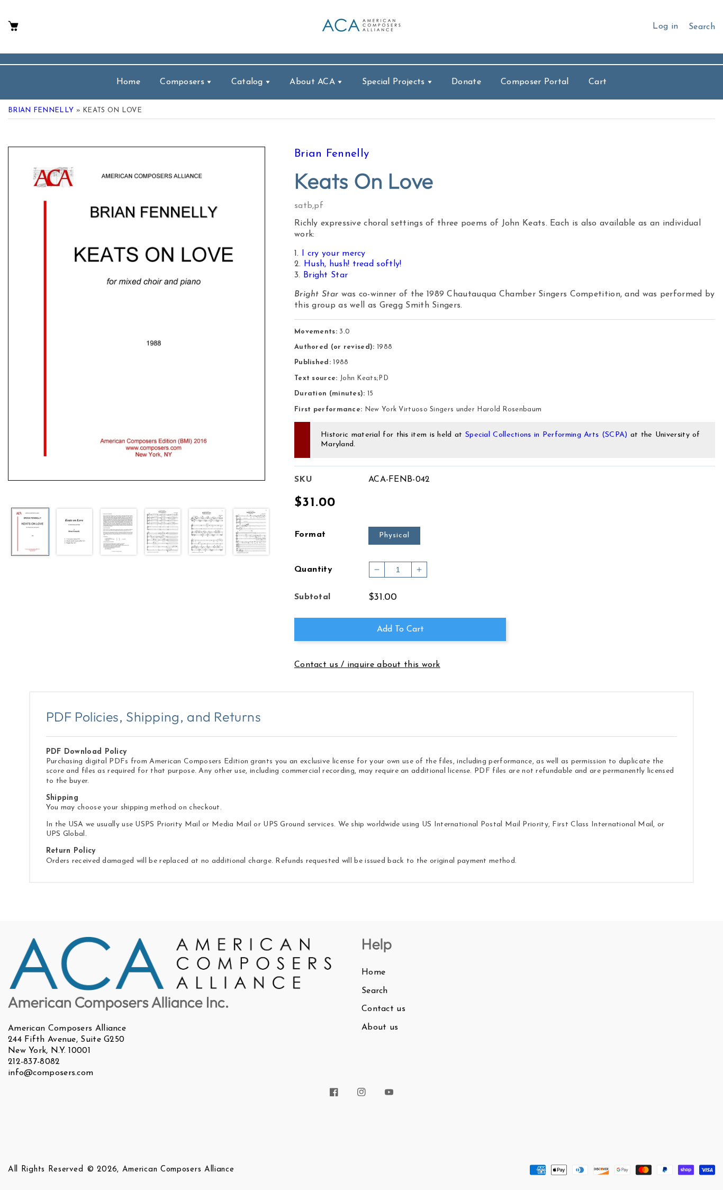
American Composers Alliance (178, 1170)
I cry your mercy (334, 253)
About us (380, 1027)
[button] (13, 27)
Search (375, 991)
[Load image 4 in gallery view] (163, 532)
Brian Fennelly (41, 110)
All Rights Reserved (45, 1170)
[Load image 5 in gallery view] (207, 532)
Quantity (313, 569)
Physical (394, 535)
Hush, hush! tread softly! (353, 264)
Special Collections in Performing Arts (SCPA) (546, 435)
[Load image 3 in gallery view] (118, 532)
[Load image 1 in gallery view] (30, 532)
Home (373, 972)
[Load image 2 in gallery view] (74, 532)
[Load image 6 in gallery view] (251, 532)
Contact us (383, 1009)
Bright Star (325, 275)
